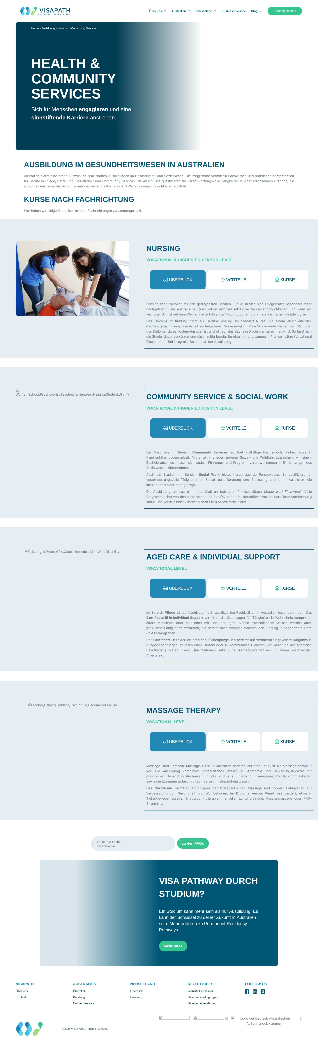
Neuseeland (203, 11)
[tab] (178, 279)
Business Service (234, 11)
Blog (254, 11)
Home (35, 28)
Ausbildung (48, 28)
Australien (179, 11)
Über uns (155, 11)
